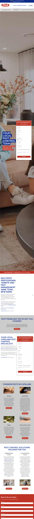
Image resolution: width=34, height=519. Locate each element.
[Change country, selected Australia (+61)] (18, 140)
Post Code (2, 517)
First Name (2, 501)
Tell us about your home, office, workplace (23, 149)
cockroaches (6, 348)
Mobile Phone (19, 138)
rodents (9, 348)
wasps (16, 348)
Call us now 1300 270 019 (24, 124)
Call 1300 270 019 (4, 310)
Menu (31, 5)
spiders (2, 348)
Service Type (19, 145)
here (29, 272)
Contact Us (17, 328)
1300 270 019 (18, 272)
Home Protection (7, 303)
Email (18, 134)
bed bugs (5, 460)
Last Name (18, 130)
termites (11, 399)
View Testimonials (21, 0)
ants (12, 348)
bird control (10, 460)
